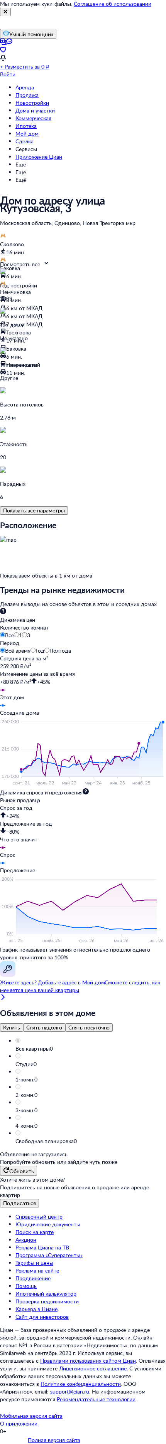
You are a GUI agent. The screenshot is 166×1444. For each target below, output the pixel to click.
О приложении (18, 1423)
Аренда (24, 87)
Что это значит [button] (18, 839)
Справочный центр (39, 1216)
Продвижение (33, 1278)
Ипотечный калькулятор (45, 1293)
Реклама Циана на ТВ (42, 1247)
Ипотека (26, 125)
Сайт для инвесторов (42, 1316)
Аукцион (25, 1239)
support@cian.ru (69, 1391)
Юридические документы (47, 1224)
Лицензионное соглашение (93, 1368)
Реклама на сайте (37, 1270)
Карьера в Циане (36, 1309)
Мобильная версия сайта (31, 1415)
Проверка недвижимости (47, 1301)
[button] (90, 1049)
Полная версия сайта (54, 1440)
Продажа (27, 95)
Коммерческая (33, 118)
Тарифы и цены (34, 1262)
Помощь (26, 1286)
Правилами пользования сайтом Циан (88, 1360)
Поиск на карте (34, 1232)
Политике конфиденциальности (81, 1383)
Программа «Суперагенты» (49, 1255)
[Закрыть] (5, 12)
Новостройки (32, 102)
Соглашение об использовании (112, 3)
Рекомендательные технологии (96, 1399)
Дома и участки (35, 110)
